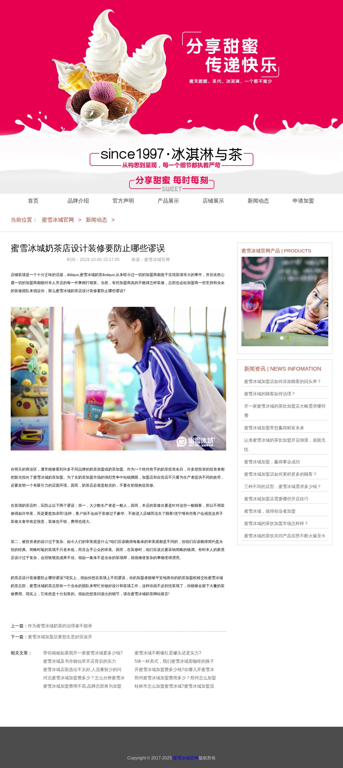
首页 (33, 201)
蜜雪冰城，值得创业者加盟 (270, 511)
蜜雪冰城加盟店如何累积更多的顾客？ (280, 474)
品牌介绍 (78, 201)
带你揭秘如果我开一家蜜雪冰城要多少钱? (83, 653)
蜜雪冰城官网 (58, 220)
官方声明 (123, 201)
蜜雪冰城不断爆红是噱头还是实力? (168, 653)
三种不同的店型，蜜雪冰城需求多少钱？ (282, 486)
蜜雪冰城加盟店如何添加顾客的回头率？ (282, 381)
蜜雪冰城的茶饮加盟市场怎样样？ (276, 523)
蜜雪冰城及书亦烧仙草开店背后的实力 (79, 661)
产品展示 (168, 201)
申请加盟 (303, 201)
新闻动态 (258, 201)
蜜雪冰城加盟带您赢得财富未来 (274, 428)
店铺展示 (213, 201)
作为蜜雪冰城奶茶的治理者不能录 (60, 626)
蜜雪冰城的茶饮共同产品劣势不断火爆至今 (285, 536)
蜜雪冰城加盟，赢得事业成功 (272, 462)
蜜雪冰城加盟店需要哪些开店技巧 (276, 499)
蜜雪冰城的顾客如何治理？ (270, 394)
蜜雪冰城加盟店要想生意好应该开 (60, 637)
